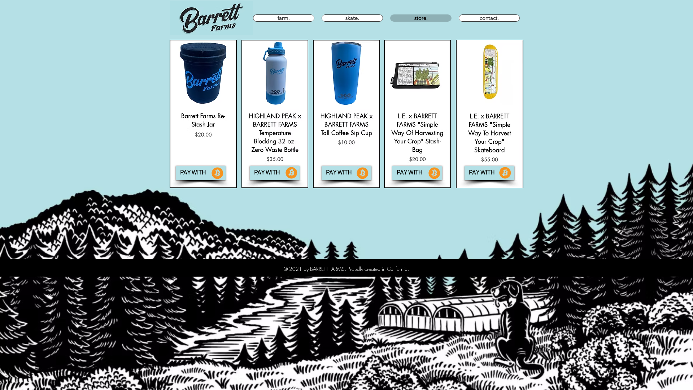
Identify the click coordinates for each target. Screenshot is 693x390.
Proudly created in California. (378, 268)
